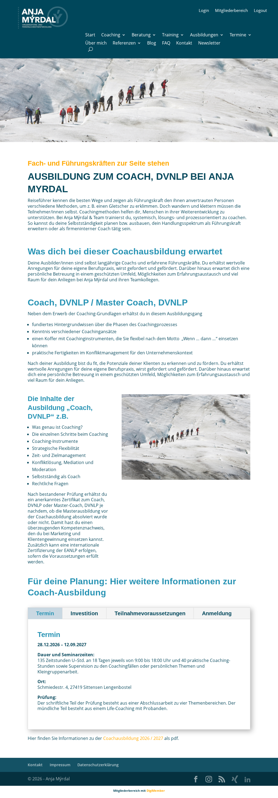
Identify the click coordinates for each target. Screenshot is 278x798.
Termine (238, 35)
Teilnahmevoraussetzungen (150, 613)
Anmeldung (217, 613)
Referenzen (124, 43)
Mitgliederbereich (231, 10)
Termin (45, 613)
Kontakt (184, 43)
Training (170, 35)
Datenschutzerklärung (98, 764)
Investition (84, 613)
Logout (260, 10)
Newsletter (209, 43)
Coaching (110, 35)
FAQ (166, 43)
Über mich (96, 43)
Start (90, 35)
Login (204, 10)
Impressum (60, 764)
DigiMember (156, 790)
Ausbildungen (204, 35)
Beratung (141, 35)
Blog (151, 43)
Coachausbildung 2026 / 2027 (133, 738)
